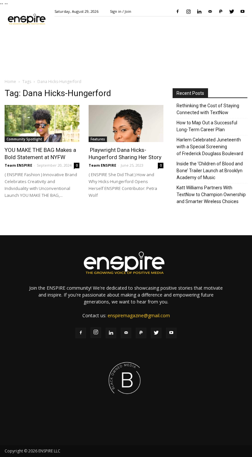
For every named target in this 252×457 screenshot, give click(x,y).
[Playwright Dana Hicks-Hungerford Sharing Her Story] (126, 123)
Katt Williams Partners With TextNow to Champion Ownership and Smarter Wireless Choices (211, 194)
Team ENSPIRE (18, 165)
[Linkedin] (199, 11)
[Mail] (210, 11)
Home (10, 81)
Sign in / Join (120, 11)
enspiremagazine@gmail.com (139, 315)
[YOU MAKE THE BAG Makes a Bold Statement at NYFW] (42, 123)
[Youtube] (242, 11)
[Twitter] (232, 11)
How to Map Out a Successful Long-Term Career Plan (207, 126)
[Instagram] (188, 11)
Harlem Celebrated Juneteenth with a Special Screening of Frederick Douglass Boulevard (210, 146)
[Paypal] (221, 11)
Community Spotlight (24, 139)
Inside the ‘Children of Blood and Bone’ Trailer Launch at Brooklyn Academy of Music (210, 170)
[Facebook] (177, 11)
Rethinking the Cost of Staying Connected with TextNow (208, 109)
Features (98, 139)
